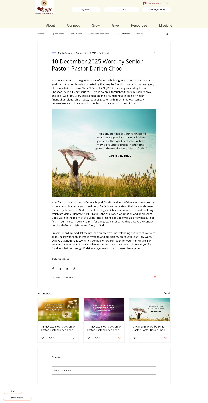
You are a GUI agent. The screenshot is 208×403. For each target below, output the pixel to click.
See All (167, 293)
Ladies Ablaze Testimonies (98, 34)
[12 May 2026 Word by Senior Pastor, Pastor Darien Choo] (58, 309)
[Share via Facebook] (53, 268)
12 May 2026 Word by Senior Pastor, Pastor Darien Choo (58, 328)
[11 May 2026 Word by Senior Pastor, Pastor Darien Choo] (104, 309)
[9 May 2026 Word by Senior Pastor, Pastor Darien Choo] (149, 309)
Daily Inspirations (57, 34)
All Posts (40, 34)
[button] (167, 34)
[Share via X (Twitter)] (60, 268)
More (138, 34)
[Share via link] (73, 268)
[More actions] (154, 53)
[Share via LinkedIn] (67, 268)
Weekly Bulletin (76, 34)
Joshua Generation (122, 34)
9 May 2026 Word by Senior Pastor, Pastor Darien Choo (149, 328)
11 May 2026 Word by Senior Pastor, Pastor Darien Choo (104, 328)
